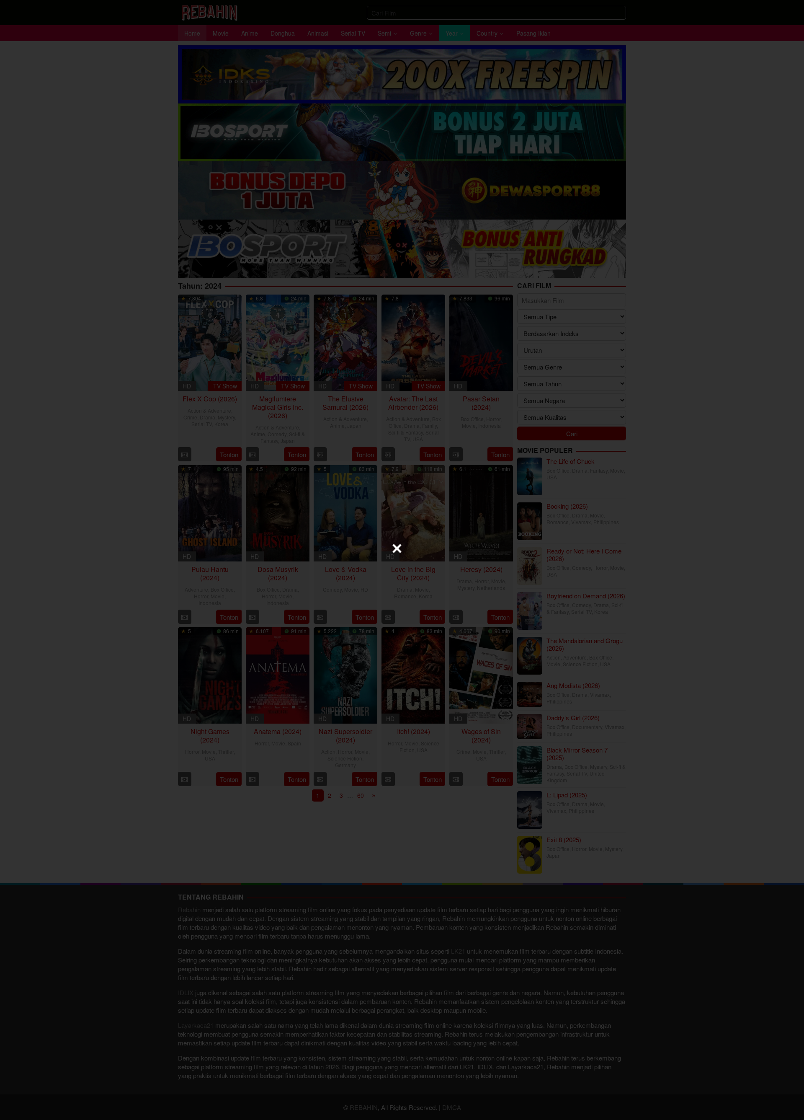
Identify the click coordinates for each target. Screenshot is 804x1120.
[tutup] (397, 548)
